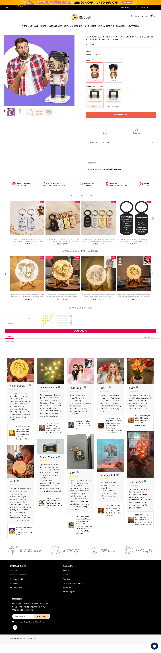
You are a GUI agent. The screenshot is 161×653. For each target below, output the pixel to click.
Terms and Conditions (17, 579)
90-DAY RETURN (111, 169)
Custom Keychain (106, 26)
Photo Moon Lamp (30, 26)
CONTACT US (125, 7)
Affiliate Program (69, 592)
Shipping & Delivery (16, 587)
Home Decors (90, 26)
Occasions (120, 26)
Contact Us (66, 575)
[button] (9, 70)
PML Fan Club (67, 587)
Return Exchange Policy (18, 575)
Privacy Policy (14, 583)
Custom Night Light (73, 26)
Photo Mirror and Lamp (51, 26)
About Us (66, 570)
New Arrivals (133, 26)
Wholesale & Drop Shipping (72, 583)
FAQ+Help (66, 579)
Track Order (143, 7)
